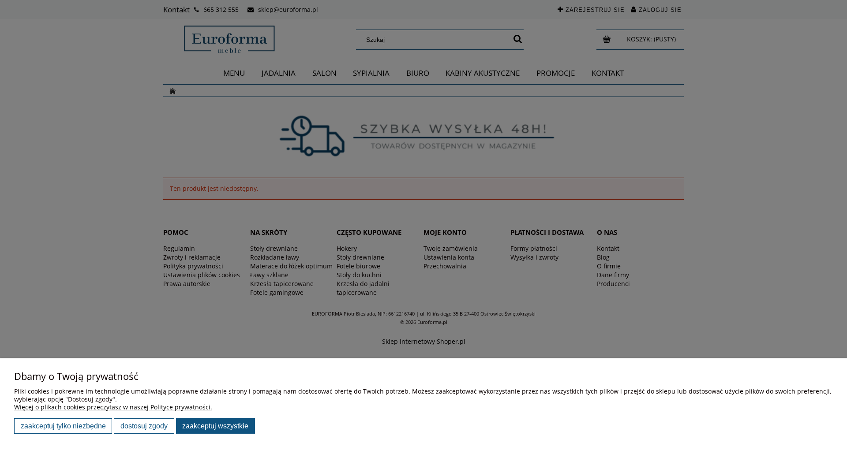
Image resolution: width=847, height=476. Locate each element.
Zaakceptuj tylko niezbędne (63, 426)
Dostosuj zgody (144, 426)
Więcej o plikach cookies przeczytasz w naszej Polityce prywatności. (113, 407)
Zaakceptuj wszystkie (215, 426)
